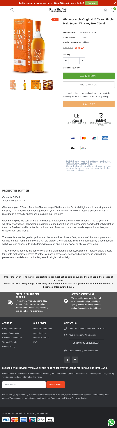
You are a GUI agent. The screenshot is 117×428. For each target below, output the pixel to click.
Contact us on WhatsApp (86, 343)
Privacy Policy (8, 346)
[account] (105, 10)
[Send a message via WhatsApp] (111, 422)
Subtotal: (67, 68)
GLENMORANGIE (88, 32)
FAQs (35, 342)
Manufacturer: (69, 32)
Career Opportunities (11, 333)
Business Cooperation (12, 337)
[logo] (58, 10)
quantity (66, 54)
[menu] (4, 10)
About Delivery (39, 333)
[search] (12, 10)
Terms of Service (10, 342)
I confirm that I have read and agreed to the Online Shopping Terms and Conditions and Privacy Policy (87, 95)
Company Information (11, 329)
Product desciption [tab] (15, 191)
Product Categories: (72, 42)
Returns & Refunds (41, 337)
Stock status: (69, 37)
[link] (13, 85)
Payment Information (42, 329)
